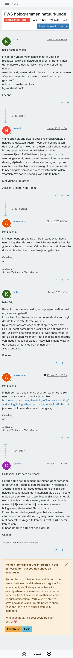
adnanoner (19, 221)
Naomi (17, 128)
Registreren (13, 629)
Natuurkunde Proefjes (18, 20)
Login (27, 629)
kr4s (16, 39)
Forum (16, 3)
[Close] (66, 565)
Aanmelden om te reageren (53, 26)
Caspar (17, 463)
